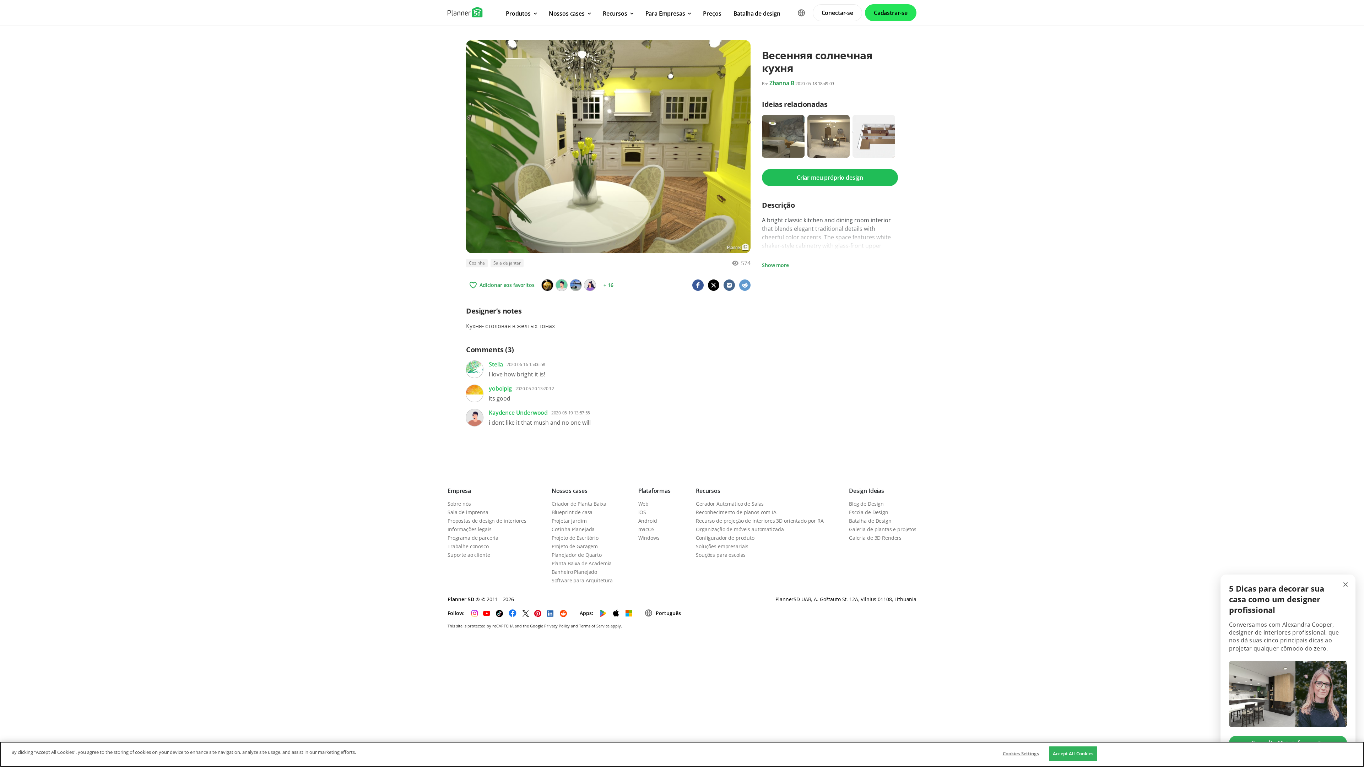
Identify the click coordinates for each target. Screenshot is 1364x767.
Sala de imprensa (468, 512)
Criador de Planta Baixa (579, 503)
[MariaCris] (575, 285)
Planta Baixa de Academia (582, 563)
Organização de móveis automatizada (740, 529)
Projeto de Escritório (575, 537)
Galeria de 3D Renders (875, 537)
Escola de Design (868, 512)
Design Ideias (866, 491)
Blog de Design (866, 503)
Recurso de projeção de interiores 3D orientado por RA (760, 520)
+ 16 (608, 285)
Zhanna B (782, 83)
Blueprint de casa (572, 512)
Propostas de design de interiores (487, 520)
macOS (646, 529)
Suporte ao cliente (469, 554)
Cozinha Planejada (573, 529)
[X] (561, 285)
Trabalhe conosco (468, 546)
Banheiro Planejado (574, 572)
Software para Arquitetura (582, 580)
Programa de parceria (473, 537)
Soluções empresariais (722, 546)
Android (647, 520)
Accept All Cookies (1073, 753)
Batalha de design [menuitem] (757, 13)
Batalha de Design (870, 520)
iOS (642, 512)
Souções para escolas (721, 554)
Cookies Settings (1021, 753)
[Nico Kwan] (590, 285)
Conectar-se (837, 13)
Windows (649, 537)
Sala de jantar (507, 263)
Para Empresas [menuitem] (665, 13)
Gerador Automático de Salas (730, 503)
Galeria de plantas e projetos (882, 529)
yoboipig (500, 388)
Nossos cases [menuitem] (567, 13)
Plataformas (654, 491)
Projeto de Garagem (575, 546)
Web (643, 503)
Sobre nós (459, 503)
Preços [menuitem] (712, 13)
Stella (496, 364)
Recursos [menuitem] (615, 13)
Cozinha (477, 263)
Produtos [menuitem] (518, 13)
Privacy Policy (557, 626)
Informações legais (469, 529)
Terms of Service (594, 626)
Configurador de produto (725, 537)
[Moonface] (547, 285)
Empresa (459, 491)
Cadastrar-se (891, 13)
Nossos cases (570, 491)
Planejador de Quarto (577, 554)
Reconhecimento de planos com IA (736, 512)
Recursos (708, 491)
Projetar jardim (569, 520)
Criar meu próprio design (830, 177)
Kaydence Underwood (518, 413)
